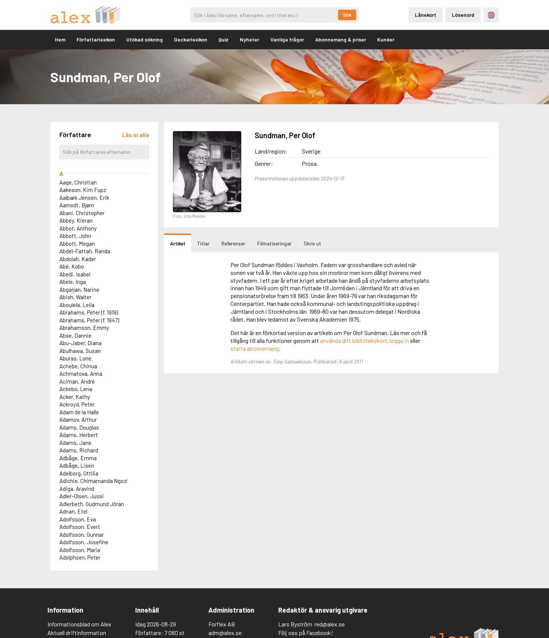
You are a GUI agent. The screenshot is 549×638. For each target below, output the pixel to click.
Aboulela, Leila (76, 304)
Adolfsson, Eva (77, 519)
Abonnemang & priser (340, 39)
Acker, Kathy (74, 396)
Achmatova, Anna (80, 373)
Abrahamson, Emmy (84, 327)
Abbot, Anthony (78, 228)
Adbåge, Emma (78, 458)
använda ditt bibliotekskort (353, 340)
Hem (60, 39)
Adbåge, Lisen (76, 465)
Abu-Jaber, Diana (80, 343)
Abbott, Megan (77, 243)
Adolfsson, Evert (79, 526)
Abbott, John (75, 235)
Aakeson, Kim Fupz (82, 189)
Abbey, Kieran (76, 220)
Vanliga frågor (287, 39)
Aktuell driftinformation (76, 632)
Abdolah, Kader (77, 258)
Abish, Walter (75, 297)
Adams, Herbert (78, 434)
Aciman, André (77, 381)
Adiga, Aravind (76, 488)
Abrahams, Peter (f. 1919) (88, 312)
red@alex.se (329, 624)
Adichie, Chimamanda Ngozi (93, 480)
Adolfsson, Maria (79, 549)
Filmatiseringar (274, 243)
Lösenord (463, 15)
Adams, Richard (78, 450)
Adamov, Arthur (78, 419)
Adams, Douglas (79, 427)
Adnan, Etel (73, 511)
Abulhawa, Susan (80, 350)
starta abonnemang (254, 348)
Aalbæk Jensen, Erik (84, 197)
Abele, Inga (72, 281)
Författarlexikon (96, 39)
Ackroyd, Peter (76, 404)
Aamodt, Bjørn (76, 205)
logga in (399, 340)
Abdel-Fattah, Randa (84, 251)
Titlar (203, 243)
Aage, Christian (78, 182)
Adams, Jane (75, 442)
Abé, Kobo (71, 266)
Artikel (177, 243)
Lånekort (425, 15)
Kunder (385, 39)
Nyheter (249, 39)
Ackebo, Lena (75, 388)
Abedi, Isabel (74, 274)
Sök (347, 15)
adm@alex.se (225, 632)
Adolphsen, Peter (79, 557)
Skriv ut (312, 243)
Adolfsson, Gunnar (81, 534)
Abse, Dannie (75, 335)
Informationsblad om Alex (79, 624)
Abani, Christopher (82, 213)
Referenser (233, 243)
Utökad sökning (144, 39)
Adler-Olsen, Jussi (81, 496)
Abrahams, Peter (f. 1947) (89, 320)
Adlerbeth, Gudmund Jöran (91, 504)
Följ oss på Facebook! (305, 632)
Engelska (491, 15)
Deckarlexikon (190, 39)
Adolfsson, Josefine (83, 542)
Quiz (223, 39)
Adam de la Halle (79, 412)
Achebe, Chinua (78, 366)
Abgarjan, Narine (79, 289)
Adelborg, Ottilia (78, 473)
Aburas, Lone (75, 358)
